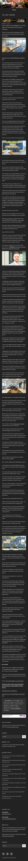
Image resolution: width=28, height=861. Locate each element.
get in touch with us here (13, 727)
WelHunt (23, 331)
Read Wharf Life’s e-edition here (9, 690)
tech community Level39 (10, 218)
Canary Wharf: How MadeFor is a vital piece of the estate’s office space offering (13, 27)
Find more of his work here (8, 836)
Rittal (5, 339)
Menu (14, 9)
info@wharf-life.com (6, 814)
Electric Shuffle (19, 202)
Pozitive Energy (5, 329)
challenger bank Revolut (18, 424)
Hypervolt (4, 331)
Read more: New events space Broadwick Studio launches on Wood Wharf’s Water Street (13, 686)
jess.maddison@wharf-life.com (9, 818)
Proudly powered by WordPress (9, 857)
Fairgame (11, 202)
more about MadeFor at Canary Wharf (14, 681)
